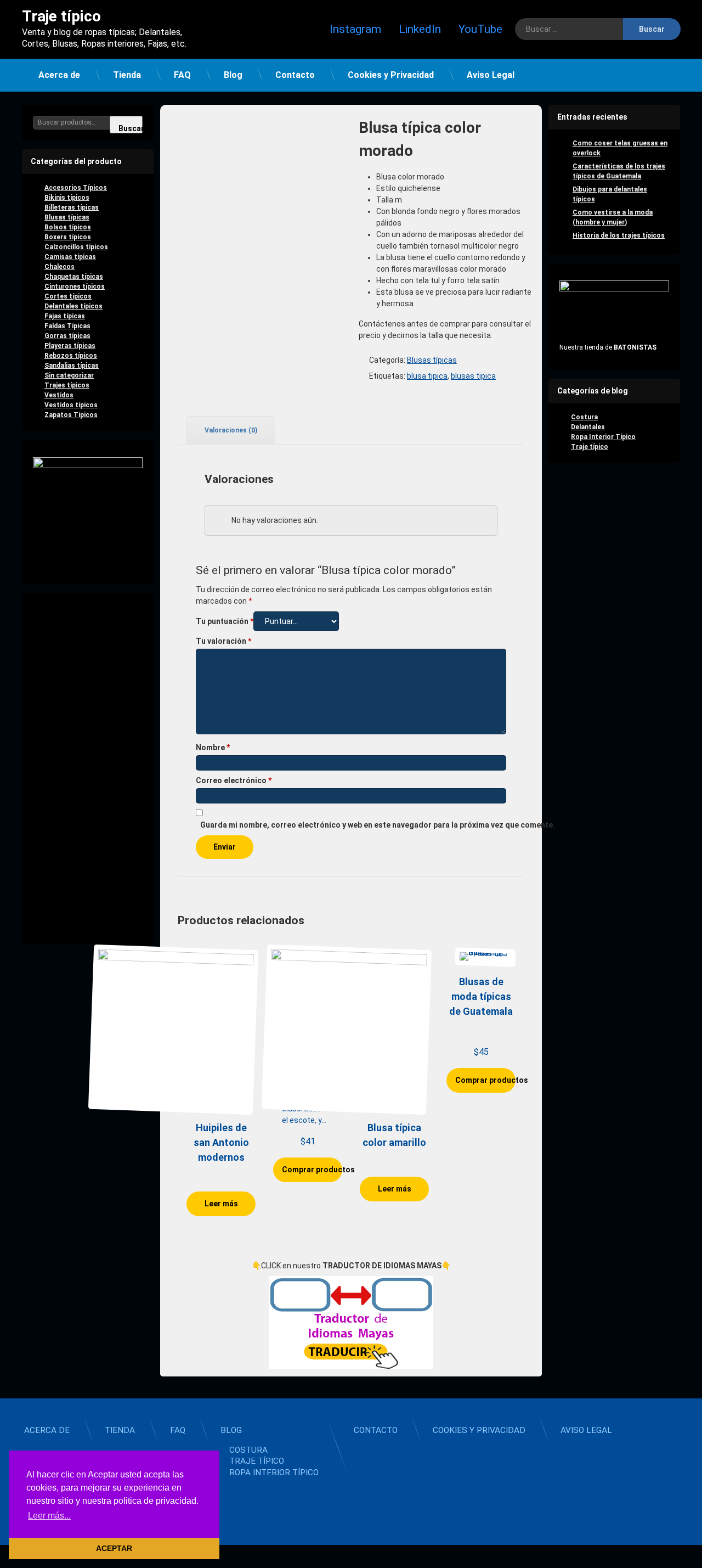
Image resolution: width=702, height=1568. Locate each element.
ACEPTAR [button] (114, 1548)
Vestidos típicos (71, 405)
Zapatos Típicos (71, 415)
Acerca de (59, 75)
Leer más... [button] (49, 1515)
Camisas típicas (70, 257)
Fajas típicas (64, 316)
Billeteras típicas (71, 207)
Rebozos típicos (70, 355)
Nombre (213, 747)
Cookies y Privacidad (391, 75)
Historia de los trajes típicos (619, 235)
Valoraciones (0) (231, 430)
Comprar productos (312, 1169)
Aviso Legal (490, 75)
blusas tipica (473, 376)
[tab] (226, 430)
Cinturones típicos (74, 286)
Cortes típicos (68, 296)
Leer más (221, 1203)
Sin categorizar (69, 375)
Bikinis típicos (66, 197)
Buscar (130, 128)
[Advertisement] (88, 769)
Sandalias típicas (71, 365)
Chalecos (59, 267)
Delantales (588, 427)
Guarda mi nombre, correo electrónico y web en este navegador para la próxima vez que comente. (377, 824)
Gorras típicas (67, 336)
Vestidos (58, 395)
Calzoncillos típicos (76, 247)
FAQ (182, 75)
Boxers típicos (67, 237)
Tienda (127, 75)
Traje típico (589, 447)
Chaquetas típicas (73, 276)
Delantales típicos (73, 306)
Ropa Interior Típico (603, 437)
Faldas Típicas (67, 326)
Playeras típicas (69, 346)
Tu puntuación (224, 621)
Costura (584, 417)
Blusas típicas (432, 360)
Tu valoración (223, 641)
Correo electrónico (233, 780)
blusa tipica (427, 376)
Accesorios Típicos (75, 188)
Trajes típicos (66, 385)
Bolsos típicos (67, 227)
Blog (233, 75)
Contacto (295, 75)
